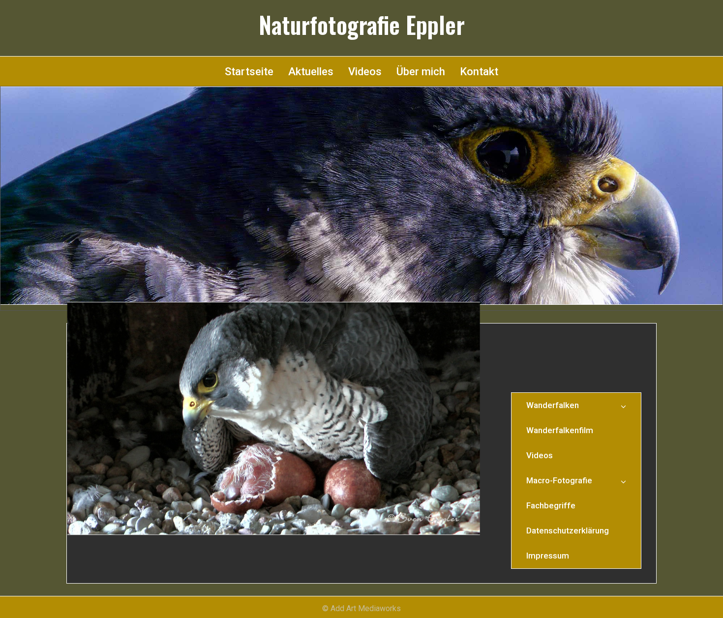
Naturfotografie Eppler (362, 24)
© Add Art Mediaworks (361, 608)
